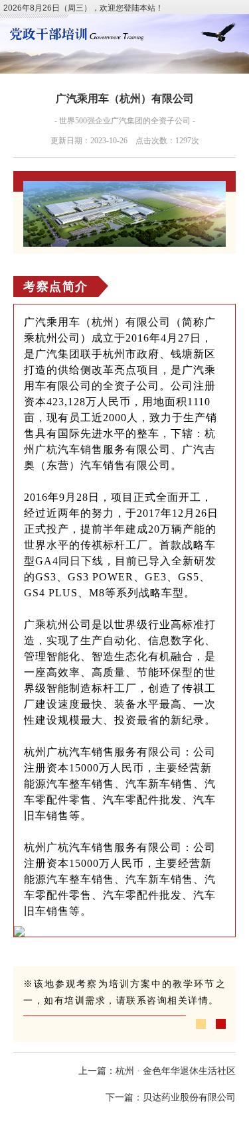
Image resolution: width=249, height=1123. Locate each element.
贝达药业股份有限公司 (189, 1097)
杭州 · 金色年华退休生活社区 (176, 1071)
